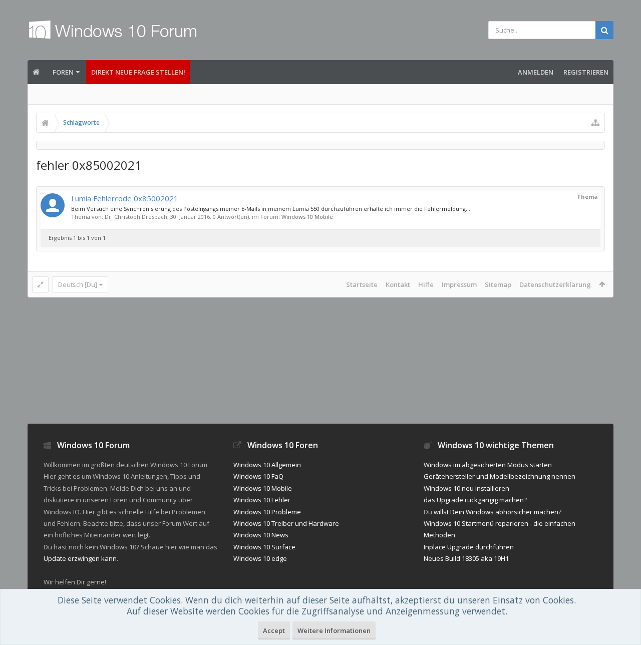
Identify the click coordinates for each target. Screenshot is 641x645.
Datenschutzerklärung (555, 284)
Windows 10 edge (260, 558)
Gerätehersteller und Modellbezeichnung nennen (499, 476)
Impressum (459, 284)
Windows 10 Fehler (261, 499)
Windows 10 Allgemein (267, 464)
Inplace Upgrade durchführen (469, 546)
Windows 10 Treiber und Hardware (286, 523)
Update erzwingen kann (80, 558)
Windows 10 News (260, 534)
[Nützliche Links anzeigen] (595, 122)
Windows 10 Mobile (307, 216)
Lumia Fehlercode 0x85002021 (124, 198)
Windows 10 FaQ (258, 476)
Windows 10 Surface (264, 546)
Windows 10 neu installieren (466, 488)
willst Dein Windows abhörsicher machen (496, 511)
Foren (63, 72)
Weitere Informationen (334, 630)
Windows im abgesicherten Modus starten (488, 464)
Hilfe (426, 284)
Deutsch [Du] (77, 284)
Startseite (362, 284)
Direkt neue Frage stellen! (138, 72)
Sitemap (498, 284)
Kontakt (398, 284)
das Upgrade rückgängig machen (474, 499)
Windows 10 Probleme (267, 511)
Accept (274, 630)
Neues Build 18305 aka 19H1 (466, 558)
